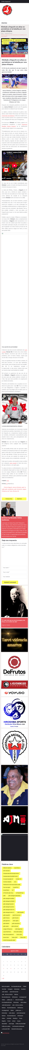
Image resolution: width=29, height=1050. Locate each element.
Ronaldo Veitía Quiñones (8, 56)
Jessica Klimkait (17, 487)
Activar (13, 1021)
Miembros (15, 1018)
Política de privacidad (20, 1023)
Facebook (23, 989)
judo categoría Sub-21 (8, 912)
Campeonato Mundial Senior (10, 876)
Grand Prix (15, 887)
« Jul (3, 978)
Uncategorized (22, 997)
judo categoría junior (8, 904)
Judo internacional (20, 40)
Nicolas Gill (16, 491)
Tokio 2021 (23, 937)
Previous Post (9, 498)
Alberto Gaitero (7, 867)
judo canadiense (9, 489)
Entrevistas (16, 989)
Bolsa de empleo (6, 986)
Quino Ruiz (6, 937)
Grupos (19, 1021)
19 (10, 968)
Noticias (5, 43)
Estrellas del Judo (8, 33)
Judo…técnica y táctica (7, 994)
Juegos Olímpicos (7, 929)
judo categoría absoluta (14, 895)
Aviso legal (11, 1023)
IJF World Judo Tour (8, 893)
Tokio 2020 (14, 937)
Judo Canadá (13, 463)
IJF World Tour (19, 893)
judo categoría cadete (8, 898)
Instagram (10, 989)
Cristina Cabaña (7, 881)
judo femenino (18, 489)
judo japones (6, 920)
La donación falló (6, 1029)
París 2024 (19, 934)
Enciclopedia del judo (16, 986)
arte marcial (6, 870)
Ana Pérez (17, 867)
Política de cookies (6, 1026)
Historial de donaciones (16, 1029)
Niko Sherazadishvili (8, 934)
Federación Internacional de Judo (11, 884)
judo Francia (6, 918)
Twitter (24, 986)
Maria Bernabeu (18, 931)
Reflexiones (15, 997)
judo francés (15, 918)
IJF (7, 484)
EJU (15, 881)
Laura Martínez (7, 931)
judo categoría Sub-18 (8, 909)
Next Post (19, 498)
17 (3, 968)
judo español (6, 915)
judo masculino (16, 923)
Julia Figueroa (18, 929)
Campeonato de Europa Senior (11, 873)
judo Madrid (6, 923)
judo (4, 895)
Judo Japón (15, 920)
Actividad (9, 1018)
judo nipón (6, 926)
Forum (20, 1018)
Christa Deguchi (8, 487)
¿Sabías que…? (10, 999)
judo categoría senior (8, 906)
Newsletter (4, 1023)
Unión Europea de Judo (9, 940)
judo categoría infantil (8, 901)
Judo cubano (5, 991)
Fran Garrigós (6, 887)
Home (2, 33)
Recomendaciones (6, 997)
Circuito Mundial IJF (8, 879)
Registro (4, 1021)
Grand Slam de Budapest (8, 116)
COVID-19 (18, 879)
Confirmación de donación (18, 1026)
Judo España (20, 912)
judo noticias (15, 926)
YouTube (4, 989)
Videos (3, 999)
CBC (8, 481)
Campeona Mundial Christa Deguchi (14, 126)
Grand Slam (6, 890)
